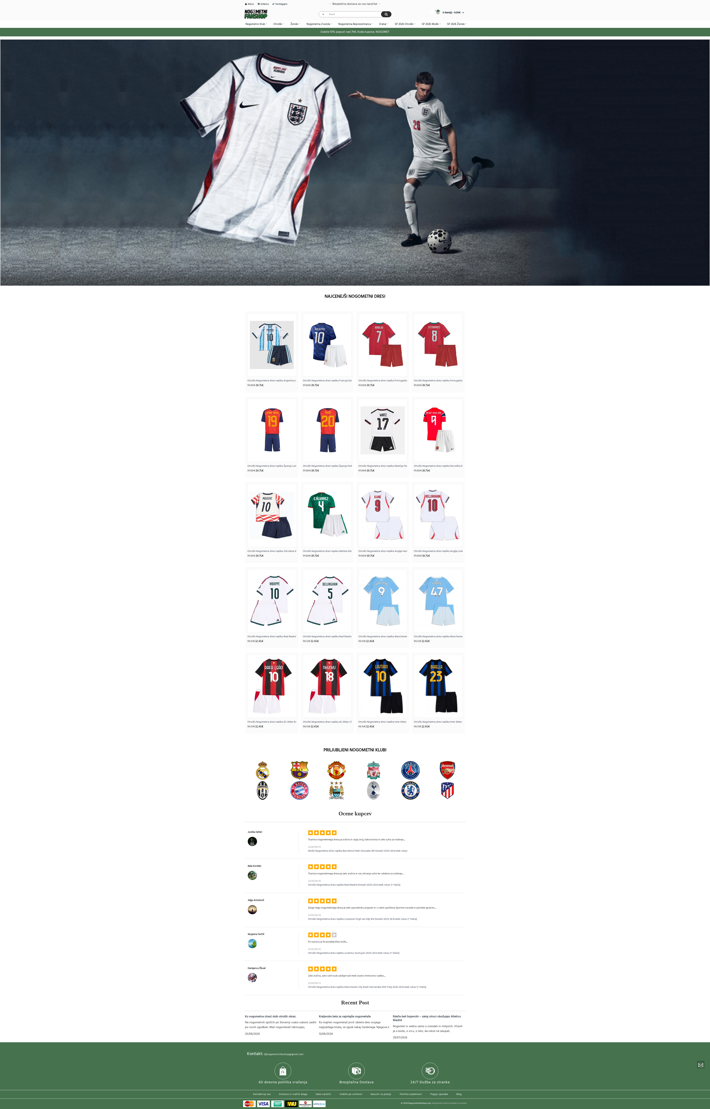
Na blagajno (281, 4)
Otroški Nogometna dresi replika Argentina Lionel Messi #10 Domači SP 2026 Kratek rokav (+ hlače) (271, 381)
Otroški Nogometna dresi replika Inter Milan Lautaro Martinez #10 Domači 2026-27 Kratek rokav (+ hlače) (382, 722)
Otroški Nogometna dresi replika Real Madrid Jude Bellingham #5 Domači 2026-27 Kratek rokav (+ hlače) (327, 637)
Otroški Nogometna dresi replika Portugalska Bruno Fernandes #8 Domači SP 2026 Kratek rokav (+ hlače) (438, 381)
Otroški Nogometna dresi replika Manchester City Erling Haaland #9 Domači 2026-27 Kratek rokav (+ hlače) (382, 637)
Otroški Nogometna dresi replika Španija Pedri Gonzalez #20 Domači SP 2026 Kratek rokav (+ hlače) (327, 466)
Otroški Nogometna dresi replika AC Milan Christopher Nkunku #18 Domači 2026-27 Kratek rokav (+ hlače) (327, 722)
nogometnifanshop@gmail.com (285, 1054)
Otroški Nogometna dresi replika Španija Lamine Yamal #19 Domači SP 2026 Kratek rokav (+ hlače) (271, 466)
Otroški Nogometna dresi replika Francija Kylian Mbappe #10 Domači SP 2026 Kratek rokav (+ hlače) (327, 381)
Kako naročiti (323, 1094)
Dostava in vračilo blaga (293, 1094)
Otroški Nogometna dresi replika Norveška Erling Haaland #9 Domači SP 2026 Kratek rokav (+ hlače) (438, 466)
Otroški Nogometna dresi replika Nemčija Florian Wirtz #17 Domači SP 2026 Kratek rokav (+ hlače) (382, 466)
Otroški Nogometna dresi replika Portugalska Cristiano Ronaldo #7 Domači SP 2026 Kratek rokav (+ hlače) (382, 381)
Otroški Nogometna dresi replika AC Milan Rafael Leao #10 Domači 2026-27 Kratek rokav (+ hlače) (271, 722)
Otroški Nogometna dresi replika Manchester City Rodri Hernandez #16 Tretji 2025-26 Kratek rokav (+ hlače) (367, 987)
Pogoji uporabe (439, 1094)
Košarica (265, 4)
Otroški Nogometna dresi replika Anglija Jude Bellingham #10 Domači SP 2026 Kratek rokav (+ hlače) (438, 551)
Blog (459, 1094)
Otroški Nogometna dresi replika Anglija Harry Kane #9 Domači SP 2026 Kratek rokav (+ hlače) (382, 551)
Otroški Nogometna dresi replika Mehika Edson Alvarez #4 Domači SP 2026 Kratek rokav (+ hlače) (327, 551)
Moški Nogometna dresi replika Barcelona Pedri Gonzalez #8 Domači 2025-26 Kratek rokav (358, 851)
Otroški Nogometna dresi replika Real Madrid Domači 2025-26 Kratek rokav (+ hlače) (354, 885)
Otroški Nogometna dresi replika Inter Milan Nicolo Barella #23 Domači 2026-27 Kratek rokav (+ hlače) (438, 722)
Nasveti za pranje (381, 1094)
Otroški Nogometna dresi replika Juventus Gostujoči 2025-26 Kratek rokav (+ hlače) (353, 953)
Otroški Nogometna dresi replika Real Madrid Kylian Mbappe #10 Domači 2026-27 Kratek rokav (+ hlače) (271, 637)
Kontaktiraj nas (262, 1094)
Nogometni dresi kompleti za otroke (449, 1103)
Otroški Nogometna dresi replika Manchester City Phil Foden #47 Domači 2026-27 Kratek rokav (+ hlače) (438, 637)
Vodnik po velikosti (351, 1094)
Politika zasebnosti (411, 1094)
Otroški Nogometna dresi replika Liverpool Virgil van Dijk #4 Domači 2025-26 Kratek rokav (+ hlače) (362, 919)
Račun (251, 4)
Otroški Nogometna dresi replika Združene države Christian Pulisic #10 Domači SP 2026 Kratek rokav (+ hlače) (271, 551)
